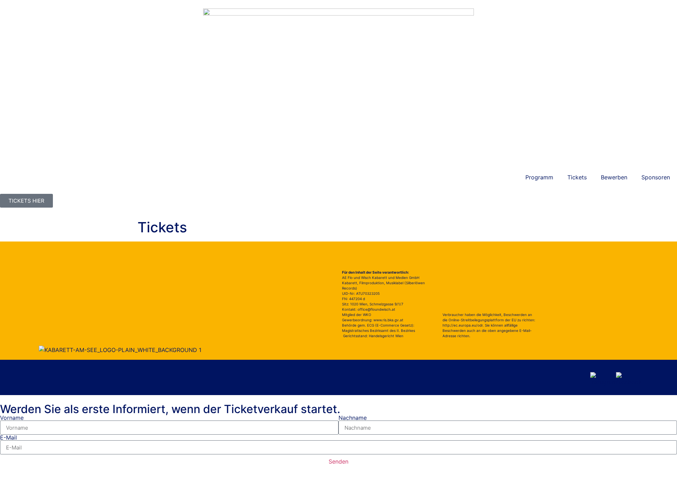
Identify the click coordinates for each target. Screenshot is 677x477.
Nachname (352, 418)
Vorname (12, 418)
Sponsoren (655, 177)
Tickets (577, 177)
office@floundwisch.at (376, 309)
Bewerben (614, 177)
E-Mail (8, 437)
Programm (539, 177)
